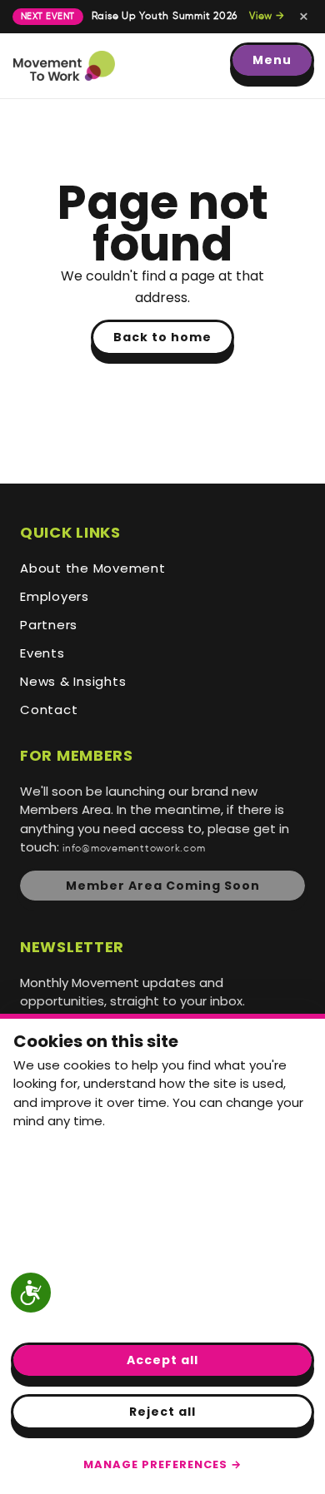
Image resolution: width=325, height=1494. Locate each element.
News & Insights (73, 681)
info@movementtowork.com (133, 848)
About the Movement (93, 568)
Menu (272, 60)
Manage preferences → (162, 1464)
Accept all (162, 1360)
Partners (49, 624)
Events (42, 653)
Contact (49, 709)
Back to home (162, 337)
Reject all (162, 1411)
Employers (54, 596)
